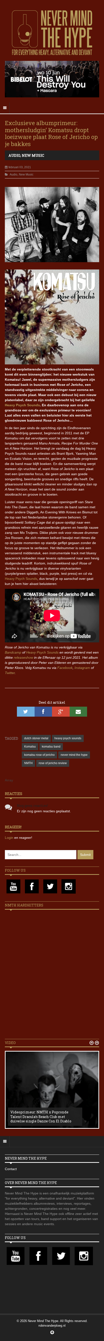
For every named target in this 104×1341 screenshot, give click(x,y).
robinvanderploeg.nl (52, 1325)
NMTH (28, 763)
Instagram (82, 668)
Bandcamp (13, 652)
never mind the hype (74, 755)
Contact (11, 1169)
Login (9, 838)
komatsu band (51, 746)
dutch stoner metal (36, 738)
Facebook (65, 668)
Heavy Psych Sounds (22, 405)
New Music (33, 155)
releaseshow (23, 657)
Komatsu (30, 746)
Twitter (10, 673)
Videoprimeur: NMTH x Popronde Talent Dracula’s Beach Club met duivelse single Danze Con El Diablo (40, 1116)
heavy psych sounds (67, 738)
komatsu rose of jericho (39, 755)
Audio (14, 155)
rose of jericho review (53, 763)
